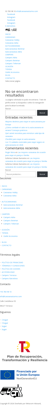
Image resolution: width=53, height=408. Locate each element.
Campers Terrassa (9, 275)
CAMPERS (9, 54)
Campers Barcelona (10, 278)
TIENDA (8, 69)
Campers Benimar (12, 60)
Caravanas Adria (11, 43)
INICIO (8, 34)
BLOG (7, 75)
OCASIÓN (9, 66)
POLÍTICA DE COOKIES (11, 269)
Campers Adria (11, 57)
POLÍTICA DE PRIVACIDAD (12, 262)
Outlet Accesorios (12, 72)
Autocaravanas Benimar (15, 49)
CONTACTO (10, 78)
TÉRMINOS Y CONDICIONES (13, 265)
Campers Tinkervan (13, 63)
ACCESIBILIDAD (8, 272)
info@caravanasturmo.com (11, 296)
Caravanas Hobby (12, 40)
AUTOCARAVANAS (12, 46)
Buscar (8, 108)
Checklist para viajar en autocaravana (20, 139)
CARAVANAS (10, 37)
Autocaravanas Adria (13, 52)
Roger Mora (10, 152)
